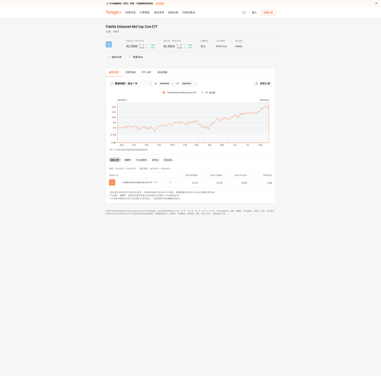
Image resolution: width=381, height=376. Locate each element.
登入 (254, 12)
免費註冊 (268, 12)
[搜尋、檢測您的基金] (244, 12)
